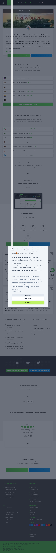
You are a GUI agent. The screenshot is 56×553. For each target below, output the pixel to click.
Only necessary (28, 295)
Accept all (28, 302)
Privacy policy (21, 272)
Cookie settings (28, 298)
